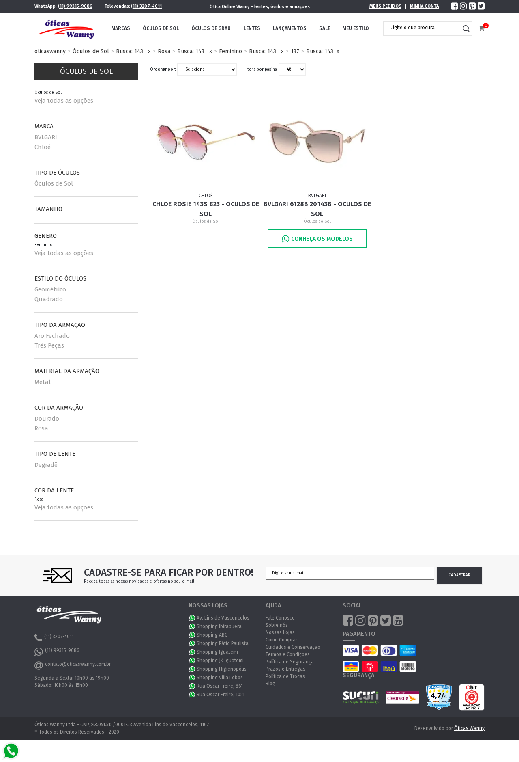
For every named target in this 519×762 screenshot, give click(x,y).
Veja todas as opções (63, 100)
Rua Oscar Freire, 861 (220, 686)
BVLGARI (45, 137)
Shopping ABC (212, 635)
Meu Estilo (356, 28)
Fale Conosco (280, 618)
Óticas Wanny (469, 728)
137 (295, 51)
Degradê (46, 464)
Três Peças (49, 345)
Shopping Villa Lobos (220, 677)
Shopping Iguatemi (217, 652)
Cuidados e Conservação (293, 647)
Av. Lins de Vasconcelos (223, 618)
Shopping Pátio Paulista (223, 643)
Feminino (230, 51)
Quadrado (48, 299)
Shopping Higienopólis (222, 669)
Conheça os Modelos (322, 238)
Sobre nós (277, 625)
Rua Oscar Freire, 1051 (220, 694)
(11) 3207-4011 (146, 6)
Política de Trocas (285, 676)
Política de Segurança (290, 662)
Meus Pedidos (385, 6)
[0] (481, 28)
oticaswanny (50, 51)
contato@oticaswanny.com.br (78, 664)
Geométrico (50, 289)
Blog (270, 683)
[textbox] (422, 28)
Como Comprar (281, 640)
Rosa (164, 51)
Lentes (252, 28)
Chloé (42, 147)
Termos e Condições (288, 654)
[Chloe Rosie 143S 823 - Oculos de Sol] (206, 142)
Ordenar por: (163, 69)
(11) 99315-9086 (75, 6)
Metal (42, 382)
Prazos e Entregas (285, 669)
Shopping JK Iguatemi (220, 660)
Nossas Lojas (280, 632)
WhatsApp (193, 618)
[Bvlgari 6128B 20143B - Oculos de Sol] (317, 142)
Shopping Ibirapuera (219, 626)
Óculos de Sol (161, 28)
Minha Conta (424, 6)
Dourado (46, 418)
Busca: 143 (129, 51)
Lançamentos (290, 28)
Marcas (121, 28)
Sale (324, 28)
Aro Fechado (52, 335)
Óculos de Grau (211, 28)
